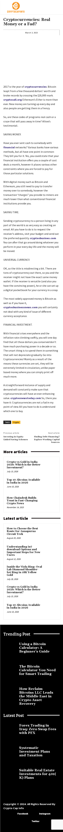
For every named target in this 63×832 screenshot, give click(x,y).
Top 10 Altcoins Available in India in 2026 (23, 481)
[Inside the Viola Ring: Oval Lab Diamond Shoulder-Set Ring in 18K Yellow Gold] (50, 571)
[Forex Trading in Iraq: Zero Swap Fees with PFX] (10, 725)
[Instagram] (34, 814)
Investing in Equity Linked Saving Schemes (15, 438)
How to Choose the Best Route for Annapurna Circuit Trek (22, 531)
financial (9, 147)
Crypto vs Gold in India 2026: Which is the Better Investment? (23, 464)
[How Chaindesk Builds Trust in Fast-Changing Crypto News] (49, 502)
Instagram (44, 813)
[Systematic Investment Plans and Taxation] (10, 748)
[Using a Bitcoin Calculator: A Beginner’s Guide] (10, 644)
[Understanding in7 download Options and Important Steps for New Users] (50, 551)
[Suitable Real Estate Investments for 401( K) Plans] (10, 770)
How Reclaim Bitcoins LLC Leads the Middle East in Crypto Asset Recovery (36, 696)
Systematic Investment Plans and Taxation (34, 752)
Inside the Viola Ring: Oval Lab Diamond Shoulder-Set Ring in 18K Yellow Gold (24, 571)
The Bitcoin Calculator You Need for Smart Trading (37, 670)
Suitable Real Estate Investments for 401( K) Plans (37, 774)
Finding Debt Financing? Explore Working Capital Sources (47, 439)
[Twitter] (27, 821)
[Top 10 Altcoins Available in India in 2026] (49, 484)
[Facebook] (12, 814)
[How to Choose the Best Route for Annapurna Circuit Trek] (50, 533)
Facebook (22, 813)
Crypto (16, 422)
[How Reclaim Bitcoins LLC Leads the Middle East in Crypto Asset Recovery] (10, 689)
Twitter (35, 821)
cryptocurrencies (36, 86)
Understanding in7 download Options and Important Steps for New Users (23, 551)
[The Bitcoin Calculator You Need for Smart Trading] (10, 666)
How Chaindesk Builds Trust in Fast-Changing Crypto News (22, 500)
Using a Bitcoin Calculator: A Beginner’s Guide (34, 648)
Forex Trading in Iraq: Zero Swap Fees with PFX (37, 729)
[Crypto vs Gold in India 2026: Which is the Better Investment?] (49, 466)
